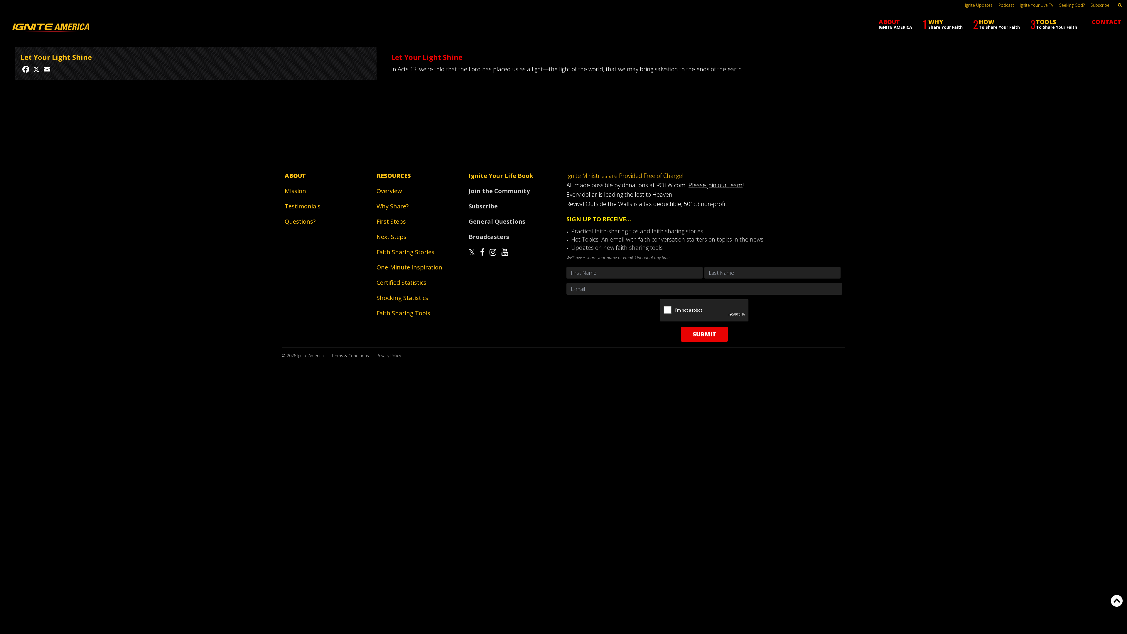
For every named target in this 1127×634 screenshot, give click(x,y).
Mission (295, 191)
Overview (389, 191)
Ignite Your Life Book (501, 176)
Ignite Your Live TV (1036, 5)
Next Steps (391, 237)
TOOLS (1053, 24)
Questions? (300, 221)
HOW (996, 24)
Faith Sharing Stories (405, 252)
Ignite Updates (979, 5)
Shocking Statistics (402, 298)
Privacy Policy (389, 355)
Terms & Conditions (350, 355)
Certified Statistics (401, 282)
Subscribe (1100, 5)
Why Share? (393, 206)
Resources (394, 176)
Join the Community (499, 191)
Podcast (1006, 5)
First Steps (391, 221)
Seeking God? (1072, 5)
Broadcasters (489, 237)
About (295, 176)
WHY (942, 24)
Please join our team (716, 185)
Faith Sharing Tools (403, 313)
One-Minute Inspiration (409, 267)
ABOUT (895, 24)
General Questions (497, 221)
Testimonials (302, 206)
